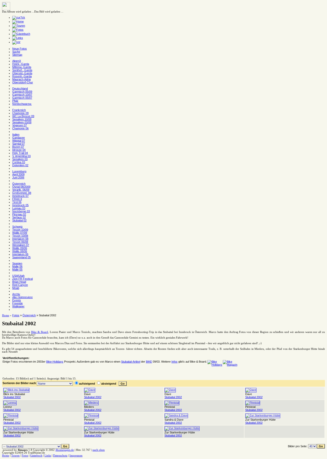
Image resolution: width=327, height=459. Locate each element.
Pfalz (15, 100)
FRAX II (17, 198)
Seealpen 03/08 (21, 122)
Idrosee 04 (19, 149)
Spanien (17, 263)
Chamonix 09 (20, 113)
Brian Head (19, 281)
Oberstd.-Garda (22, 73)
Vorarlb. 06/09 (20, 189)
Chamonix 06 (20, 128)
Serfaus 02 (19, 217)
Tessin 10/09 (20, 229)
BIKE (149, 361)
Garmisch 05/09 (22, 91)
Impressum (76, 455)
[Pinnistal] (172, 402)
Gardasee (18, 137)
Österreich (19, 183)
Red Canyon (20, 284)
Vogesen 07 (19, 125)
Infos (174, 361)
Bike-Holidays (54, 361)
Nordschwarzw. (22, 103)
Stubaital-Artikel (130, 361)
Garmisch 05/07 (22, 97)
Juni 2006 (18, 177)
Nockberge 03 (21, 211)
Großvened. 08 (21, 192)
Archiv (16, 294)
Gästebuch (36, 455)
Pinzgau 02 (19, 214)
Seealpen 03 (20, 159)
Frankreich (19, 109)
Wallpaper (18, 306)
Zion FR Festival (22, 278)
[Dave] (89, 389)
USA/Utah (18, 275)
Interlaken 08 (20, 238)
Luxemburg (19, 171)
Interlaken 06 (20, 254)
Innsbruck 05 (20, 205)
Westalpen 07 (20, 245)
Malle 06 (17, 266)
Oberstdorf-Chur (22, 82)
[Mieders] (91, 402)
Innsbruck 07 (20, 195)
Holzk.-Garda (20, 63)
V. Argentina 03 (21, 156)
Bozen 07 (18, 146)
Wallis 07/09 (19, 232)
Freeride (17, 303)
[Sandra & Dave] (176, 415)
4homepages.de (64, 450)
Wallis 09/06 (19, 248)
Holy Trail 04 (20, 152)
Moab (15, 287)
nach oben (98, 450)
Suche (16, 51)
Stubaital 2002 (12, 397)
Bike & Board (39, 332)
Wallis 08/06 (19, 251)
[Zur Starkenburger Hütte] (262, 415)
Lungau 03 (18, 208)
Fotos (15, 315)
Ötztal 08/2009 (21, 186)
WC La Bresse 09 (23, 116)
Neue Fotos (19, 48)
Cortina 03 (18, 162)
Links (47, 455)
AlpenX (16, 60)
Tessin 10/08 (20, 235)
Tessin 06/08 (20, 241)
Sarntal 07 (18, 143)
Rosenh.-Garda (22, 76)
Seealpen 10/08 (21, 119)
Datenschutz (60, 455)
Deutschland (20, 88)
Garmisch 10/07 (22, 94)
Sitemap (17, 54)
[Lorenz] (10, 402)
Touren (15, 455)
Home (5, 315)
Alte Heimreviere (22, 297)
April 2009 (18, 174)
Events (16, 300)
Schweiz (17, 226)
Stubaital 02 (19, 220)
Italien (15, 134)
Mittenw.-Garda (21, 67)
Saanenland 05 (21, 257)
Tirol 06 (16, 202)
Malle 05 (17, 269)
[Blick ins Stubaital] (16, 389)
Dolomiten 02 (20, 165)
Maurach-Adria (21, 79)
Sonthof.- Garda (22, 70)
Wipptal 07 (18, 140)
